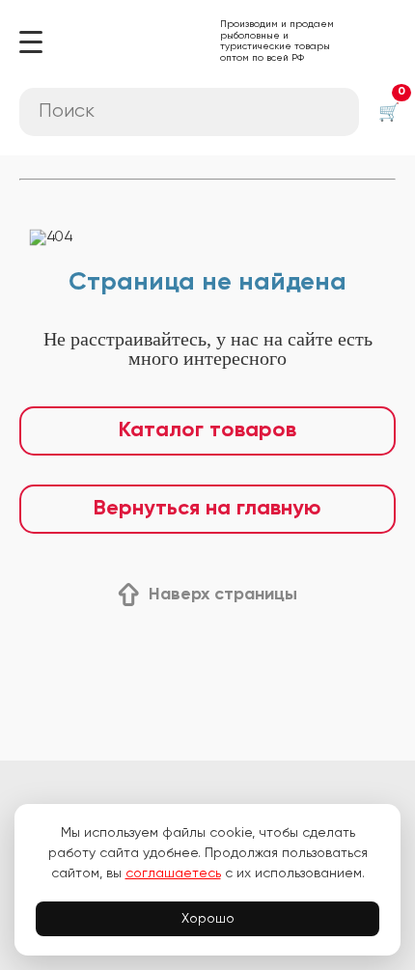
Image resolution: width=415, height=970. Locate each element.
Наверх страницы (223, 594)
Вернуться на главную (207, 508)
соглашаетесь (173, 873)
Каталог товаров (207, 430)
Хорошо (208, 919)
